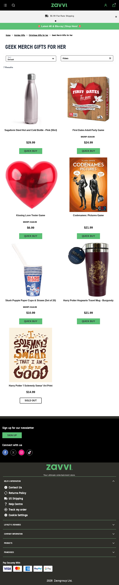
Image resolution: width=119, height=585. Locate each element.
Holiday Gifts (19, 35)
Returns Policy (17, 493)
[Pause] (116, 16)
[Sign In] (105, 5)
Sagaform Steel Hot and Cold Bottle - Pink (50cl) (30, 130)
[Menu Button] (5, 5)
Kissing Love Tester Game (30, 215)
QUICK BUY (30, 151)
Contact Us (15, 487)
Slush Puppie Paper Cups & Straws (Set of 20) (30, 300)
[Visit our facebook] (5, 452)
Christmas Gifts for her (38, 35)
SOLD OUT (31, 400)
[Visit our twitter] (13, 452)
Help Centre (16, 504)
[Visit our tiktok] (30, 452)
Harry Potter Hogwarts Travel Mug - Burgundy (88, 300)
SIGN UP (12, 435)
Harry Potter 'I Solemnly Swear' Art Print (30, 385)
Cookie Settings (18, 515)
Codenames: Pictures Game (88, 215)
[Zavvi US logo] (59, 5)
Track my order (18, 509)
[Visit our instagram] (21, 452)
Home (8, 35)
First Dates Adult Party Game (88, 130)
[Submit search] (13, 5)
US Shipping (16, 498)
